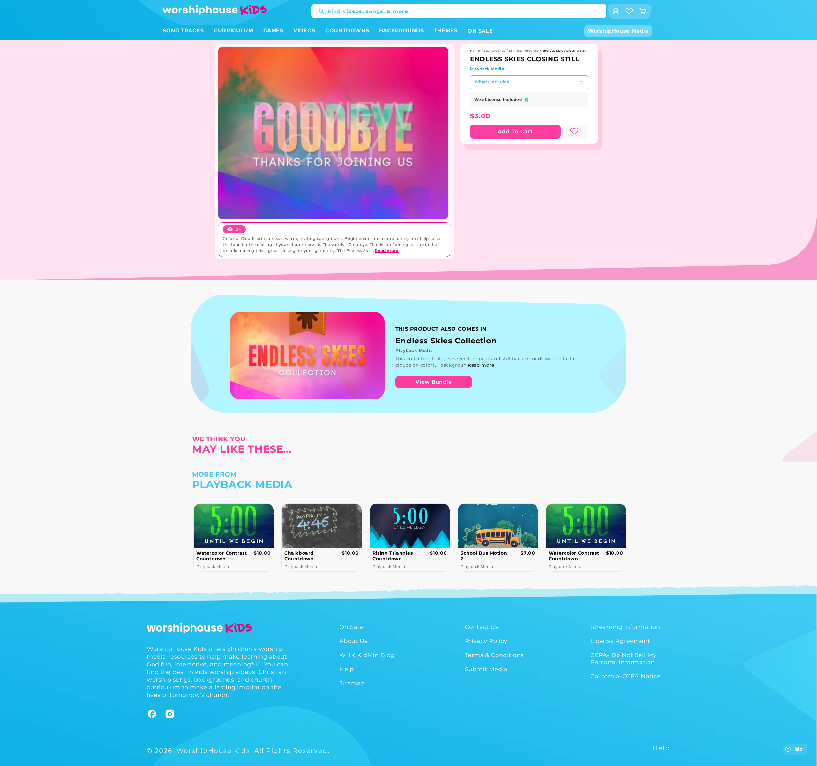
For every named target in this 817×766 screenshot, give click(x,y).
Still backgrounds (524, 50)
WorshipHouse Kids (213, 751)
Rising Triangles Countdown (392, 556)
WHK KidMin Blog (366, 655)
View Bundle (434, 382)
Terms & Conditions (494, 655)
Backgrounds (494, 50)
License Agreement (620, 641)
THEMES (446, 30)
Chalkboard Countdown (299, 556)
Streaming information (625, 627)
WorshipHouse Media (618, 31)
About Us (353, 641)
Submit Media (486, 669)
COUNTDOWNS (347, 30)
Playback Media (487, 68)
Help (346, 669)
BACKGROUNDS (401, 30)
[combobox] (458, 11)
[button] (183, 30)
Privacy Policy (486, 641)
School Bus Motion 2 (484, 556)
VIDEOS (304, 30)
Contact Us (481, 627)
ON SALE (480, 31)
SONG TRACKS (183, 30)
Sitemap (352, 683)
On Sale (351, 627)
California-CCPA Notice (625, 676)
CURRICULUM (233, 30)
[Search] (318, 11)
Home (475, 50)
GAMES (273, 30)
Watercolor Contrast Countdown (221, 556)
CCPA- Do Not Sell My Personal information (623, 659)
